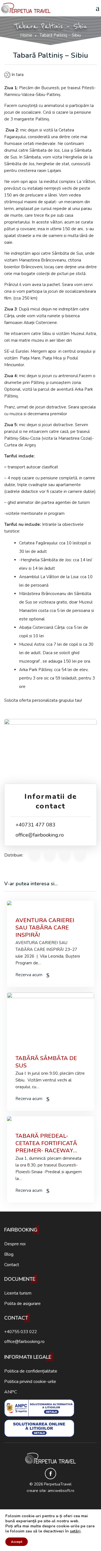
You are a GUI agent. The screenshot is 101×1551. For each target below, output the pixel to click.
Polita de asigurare (22, 1303)
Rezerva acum (29, 975)
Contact (11, 1265)
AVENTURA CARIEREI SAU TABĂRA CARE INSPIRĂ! (44, 928)
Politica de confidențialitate (30, 1371)
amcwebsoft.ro (61, 1490)
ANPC (10, 1392)
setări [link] (75, 1531)
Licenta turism (17, 1293)
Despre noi (15, 1244)
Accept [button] (16, 1541)
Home (26, 35)
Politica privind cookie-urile (30, 1381)
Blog (8, 1254)
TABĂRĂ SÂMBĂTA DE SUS (46, 1061)
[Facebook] (50, 1473)
